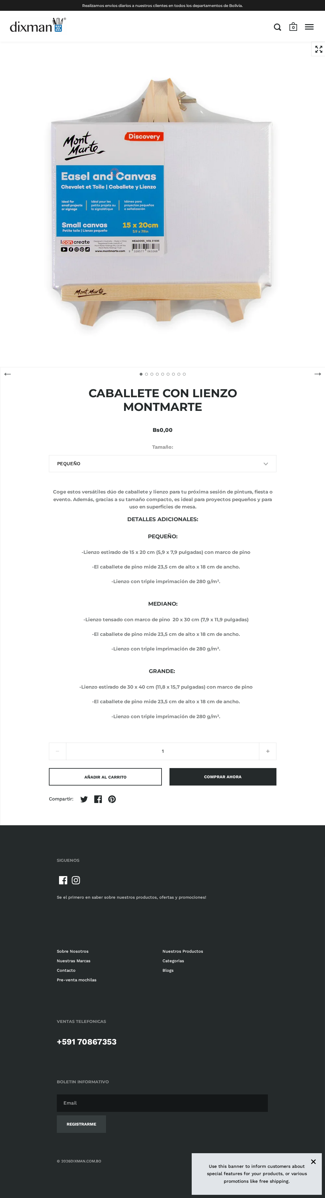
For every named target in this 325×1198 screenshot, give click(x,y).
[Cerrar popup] (288, 515)
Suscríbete (270, 639)
